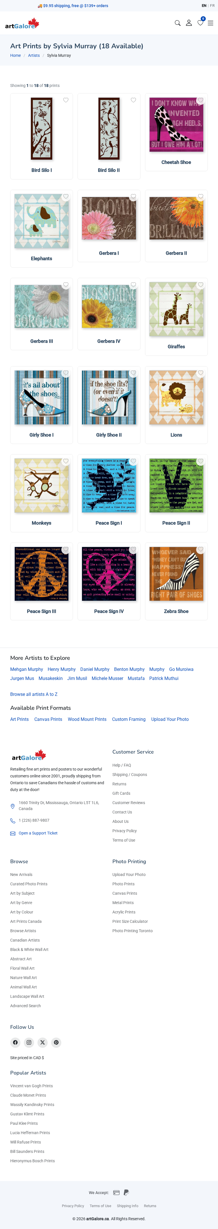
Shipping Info (127, 1206)
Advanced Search (25, 1005)
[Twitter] (42, 1043)
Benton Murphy (129, 669)
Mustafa (136, 678)
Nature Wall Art (23, 977)
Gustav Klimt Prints (27, 1114)
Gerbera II (176, 253)
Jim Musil (77, 678)
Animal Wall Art (23, 987)
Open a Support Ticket (38, 833)
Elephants (41, 258)
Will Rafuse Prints (25, 1142)
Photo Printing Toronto (132, 930)
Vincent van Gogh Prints (31, 1086)
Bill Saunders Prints (27, 1151)
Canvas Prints (48, 719)
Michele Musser (107, 678)
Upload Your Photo (170, 719)
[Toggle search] (178, 23)
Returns (119, 784)
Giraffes (176, 346)
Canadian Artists (25, 940)
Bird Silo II (109, 170)
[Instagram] (29, 1043)
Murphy (157, 669)
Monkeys (41, 523)
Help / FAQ (121, 765)
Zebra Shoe (176, 611)
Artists (34, 55)
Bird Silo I (42, 170)
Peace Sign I (109, 523)
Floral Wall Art (22, 968)
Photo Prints (123, 884)
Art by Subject (22, 893)
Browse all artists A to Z (34, 694)
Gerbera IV (108, 341)
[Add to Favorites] (65, 100)
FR (212, 5)
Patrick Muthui (164, 678)
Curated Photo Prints (28, 884)
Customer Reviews (128, 802)
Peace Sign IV (109, 611)
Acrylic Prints (123, 912)
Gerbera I (109, 253)
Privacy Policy (124, 831)
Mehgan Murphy (26, 669)
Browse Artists (23, 930)
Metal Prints (123, 902)
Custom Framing (129, 719)
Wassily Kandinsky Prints (32, 1104)
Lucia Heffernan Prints (30, 1132)
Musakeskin (51, 678)
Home (15, 55)
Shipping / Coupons (129, 774)
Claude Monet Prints (28, 1095)
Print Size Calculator (130, 921)
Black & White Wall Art (29, 949)
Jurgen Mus (22, 678)
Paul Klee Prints (24, 1123)
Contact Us (122, 812)
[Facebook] (15, 1043)
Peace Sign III (41, 611)
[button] (211, 23)
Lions (176, 435)
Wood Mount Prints (87, 719)
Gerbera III (41, 341)
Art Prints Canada (26, 921)
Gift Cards (121, 793)
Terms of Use (123, 840)
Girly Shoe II (109, 435)
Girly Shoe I (42, 435)
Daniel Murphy (95, 669)
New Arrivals (21, 874)
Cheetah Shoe (176, 162)
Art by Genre (21, 902)
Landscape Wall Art (27, 996)
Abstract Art (21, 959)
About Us (120, 821)
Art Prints (19, 719)
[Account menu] (189, 23)
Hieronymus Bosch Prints (32, 1161)
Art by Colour (21, 912)
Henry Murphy (62, 669)
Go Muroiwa (181, 669)
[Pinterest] (56, 1043)
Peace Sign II (176, 523)
